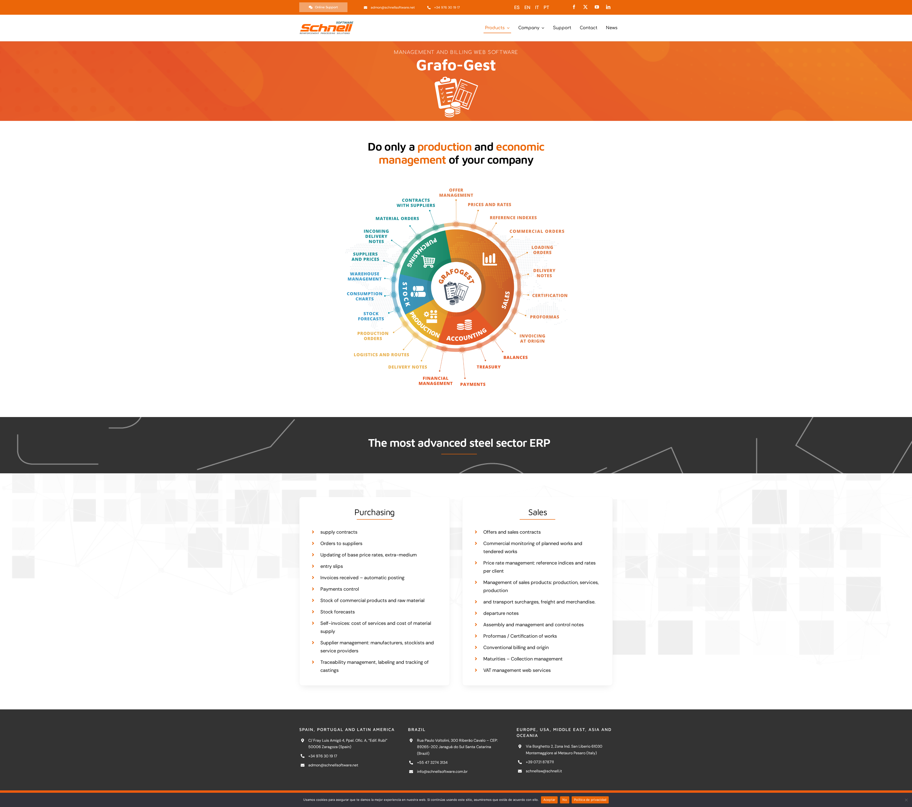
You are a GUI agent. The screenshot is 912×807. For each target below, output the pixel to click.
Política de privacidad (590, 800)
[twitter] (585, 6)
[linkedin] (608, 6)
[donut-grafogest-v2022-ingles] (456, 179)
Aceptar (549, 800)
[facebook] (574, 6)
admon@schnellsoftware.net (333, 765)
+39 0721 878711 (540, 762)
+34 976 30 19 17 (322, 756)
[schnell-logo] (326, 22)
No (564, 800)
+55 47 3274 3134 (432, 762)
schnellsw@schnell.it (544, 771)
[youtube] (596, 6)
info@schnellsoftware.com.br (442, 771)
